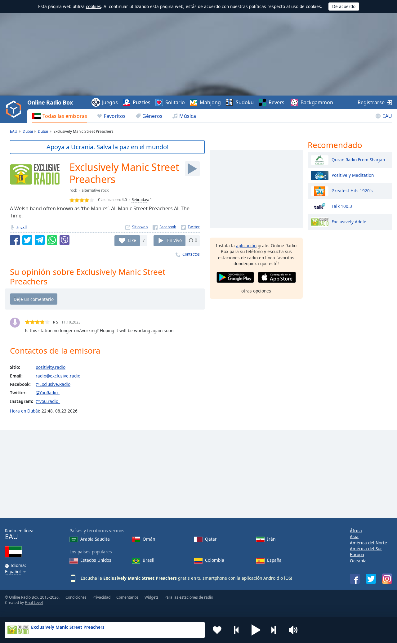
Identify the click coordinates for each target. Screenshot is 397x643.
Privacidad (101, 597)
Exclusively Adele (349, 221)
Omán (149, 539)
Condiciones (76, 597)
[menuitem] (59, 116)
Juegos (110, 102)
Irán (271, 539)
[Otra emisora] (275, 630)
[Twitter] (190, 227)
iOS (287, 578)
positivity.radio (50, 367)
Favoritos (115, 116)
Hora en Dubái (24, 411)
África (356, 531)
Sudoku (245, 102)
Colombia (214, 560)
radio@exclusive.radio (58, 376)
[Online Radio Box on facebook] (355, 579)
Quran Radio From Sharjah (358, 159)
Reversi (277, 102)
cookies (93, 6)
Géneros (152, 116)
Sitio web (140, 227)
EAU (387, 116)
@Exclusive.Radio (53, 384)
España (274, 560)
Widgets (151, 597)
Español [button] (13, 571)
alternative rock (95, 190)
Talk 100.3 (342, 206)
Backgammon (317, 102)
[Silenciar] (295, 630)
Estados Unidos (95, 560)
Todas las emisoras (64, 116)
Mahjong (210, 102)
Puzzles (141, 102)
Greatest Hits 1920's (352, 190)
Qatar (211, 539)
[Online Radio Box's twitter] (371, 579)
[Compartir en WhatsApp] (52, 240)
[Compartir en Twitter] (27, 240)
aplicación (246, 245)
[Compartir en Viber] (64, 240)
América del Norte (368, 543)
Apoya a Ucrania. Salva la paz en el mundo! (107, 147)
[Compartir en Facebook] (15, 240)
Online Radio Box (50, 102)
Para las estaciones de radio (188, 597)
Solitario (175, 102)
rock (73, 190)
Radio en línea (19, 534)
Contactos (191, 254)
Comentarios (127, 597)
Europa (357, 554)
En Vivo (174, 240)
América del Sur (366, 548)
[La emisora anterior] (236, 630)
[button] (256, 630)
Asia (354, 536)
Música (187, 116)
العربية (21, 227)
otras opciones (256, 290)
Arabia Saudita (95, 539)
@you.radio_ (48, 401)
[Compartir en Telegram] (40, 240)
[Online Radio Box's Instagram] (387, 579)
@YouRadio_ (48, 392)
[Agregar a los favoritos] (217, 630)
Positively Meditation (353, 175)
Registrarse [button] (371, 102)
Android (271, 578)
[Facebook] (164, 227)
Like (132, 240)
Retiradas (140, 199)
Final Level (34, 602)
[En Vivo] (192, 168)
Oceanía (358, 561)
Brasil (148, 560)
